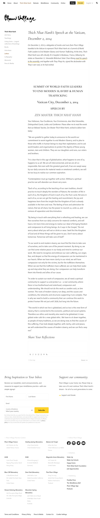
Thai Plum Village (52, 472)
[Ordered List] (38, 354)
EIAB (26, 457)
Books (6, 47)
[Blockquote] (44, 354)
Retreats (36, 3)
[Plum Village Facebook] (69, 443)
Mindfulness (45, 3)
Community (55, 3)
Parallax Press (71, 480)
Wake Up (70, 457)
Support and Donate (68, 395)
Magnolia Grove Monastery (55, 457)
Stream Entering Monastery (13, 490)
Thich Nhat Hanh (25, 3)
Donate (80, 3)
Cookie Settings (61, 514)
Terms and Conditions (11, 514)
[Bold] (30, 354)
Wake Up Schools (72, 460)
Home (9, 3)
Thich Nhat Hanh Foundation (76, 466)
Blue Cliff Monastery (11, 472)
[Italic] (33, 354)
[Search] (97, 3)
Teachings (7, 38)
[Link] (46, 354)
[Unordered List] (41, 354)
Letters (6, 53)
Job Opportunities (73, 469)
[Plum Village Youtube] (83, 443)
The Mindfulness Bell (74, 483)
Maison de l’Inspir (52, 442)
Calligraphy (8, 57)
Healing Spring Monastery (34, 442)
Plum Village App (72, 486)
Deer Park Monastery (32, 472)
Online (63, 3)
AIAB (6, 457)
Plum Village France (11, 442)
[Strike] (35, 354)
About (16, 3)
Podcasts (70, 489)
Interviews (7, 50)
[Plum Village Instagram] (74, 443)
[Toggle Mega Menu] (4, 3)
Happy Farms (71, 463)
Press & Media (9, 63)
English (88, 3)
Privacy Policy (26, 514)
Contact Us (50, 514)
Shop (72, 3)
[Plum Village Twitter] (79, 443)
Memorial (7, 60)
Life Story (7, 35)
